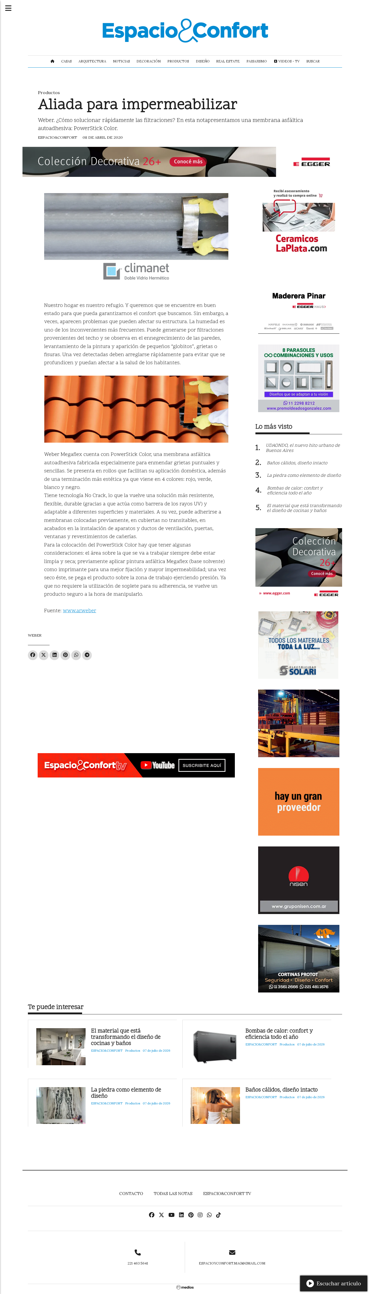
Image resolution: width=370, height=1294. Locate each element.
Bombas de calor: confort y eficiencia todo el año (279, 1034)
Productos (178, 61)
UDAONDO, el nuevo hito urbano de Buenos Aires (303, 448)
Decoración (149, 61)
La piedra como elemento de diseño (126, 1093)
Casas (66, 61)
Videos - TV (289, 61)
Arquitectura (92, 61)
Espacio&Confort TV (227, 1193)
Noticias (121, 61)
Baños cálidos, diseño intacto (281, 1090)
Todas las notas (173, 1193)
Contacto (131, 1193)
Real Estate (228, 61)
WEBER (34, 635)
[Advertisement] (136, 704)
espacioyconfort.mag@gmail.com (232, 1263)
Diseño (203, 61)
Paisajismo (256, 61)
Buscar (313, 61)
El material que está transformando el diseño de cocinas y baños (126, 1037)
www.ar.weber (79, 611)
